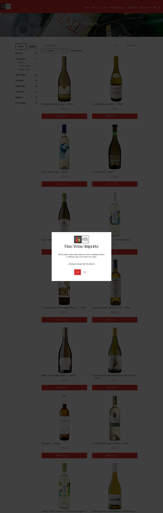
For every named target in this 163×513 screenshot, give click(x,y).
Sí (77, 272)
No (85, 272)
